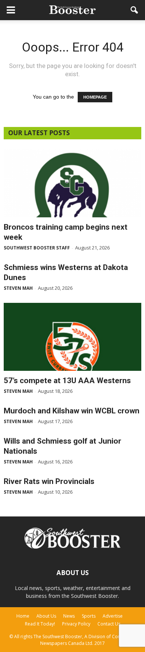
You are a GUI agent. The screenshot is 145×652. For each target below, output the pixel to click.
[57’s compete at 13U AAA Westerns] (72, 337)
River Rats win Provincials (49, 481)
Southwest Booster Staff (37, 248)
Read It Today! (40, 624)
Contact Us (108, 624)
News (69, 616)
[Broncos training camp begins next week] (72, 183)
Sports (89, 616)
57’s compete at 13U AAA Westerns (67, 380)
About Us (46, 616)
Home (22, 616)
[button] (134, 10)
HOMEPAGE (95, 97)
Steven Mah (18, 288)
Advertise (113, 616)
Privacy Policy (76, 624)
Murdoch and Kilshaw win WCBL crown (71, 410)
